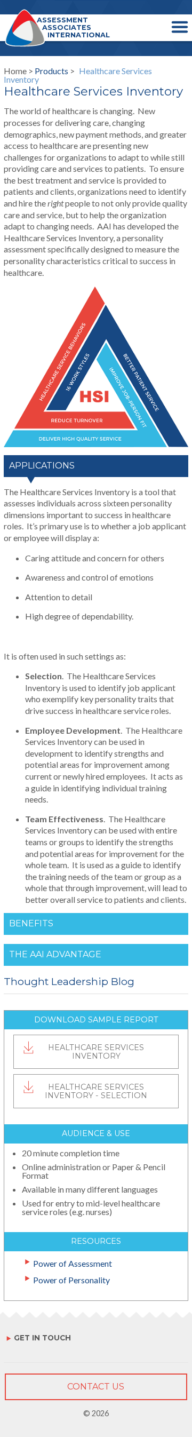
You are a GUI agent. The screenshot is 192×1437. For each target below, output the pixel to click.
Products (51, 71)
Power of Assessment (72, 1263)
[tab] (96, 470)
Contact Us (95, 1387)
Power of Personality (71, 1280)
